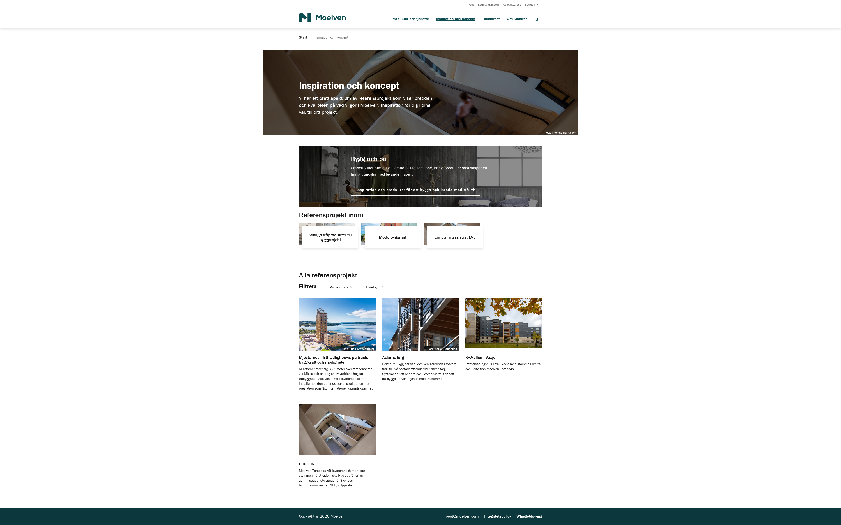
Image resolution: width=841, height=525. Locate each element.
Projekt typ (339, 287)
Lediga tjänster (488, 4)
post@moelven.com (462, 516)
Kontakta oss (512, 4)
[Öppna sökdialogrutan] (537, 19)
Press (470, 4)
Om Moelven (517, 19)
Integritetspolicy (497, 516)
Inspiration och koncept (455, 19)
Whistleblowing (529, 516)
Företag (373, 287)
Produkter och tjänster (410, 19)
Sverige (530, 4)
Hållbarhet (491, 19)
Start (303, 37)
